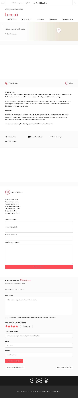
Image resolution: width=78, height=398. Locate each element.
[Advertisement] (39, 62)
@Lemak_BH (27, 19)
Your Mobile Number (11, 235)
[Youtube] (46, 381)
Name (7, 341)
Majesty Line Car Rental (63, 367)
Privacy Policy (45, 391)
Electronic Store (17, 9)
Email (7, 351)
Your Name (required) (11, 219)
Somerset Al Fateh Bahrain (15, 367)
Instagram (54, 19)
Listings (8, 9)
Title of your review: (11, 331)
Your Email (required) (11, 227)
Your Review (9, 296)
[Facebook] (32, 381)
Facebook (41, 19)
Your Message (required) (12, 242)
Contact (59, 391)
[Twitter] (41, 381)
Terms (53, 391)
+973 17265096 (12, 19)
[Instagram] (37, 381)
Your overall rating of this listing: (15, 323)
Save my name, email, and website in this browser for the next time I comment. (32, 318)
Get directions (11, 34)
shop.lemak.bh (68, 19)
